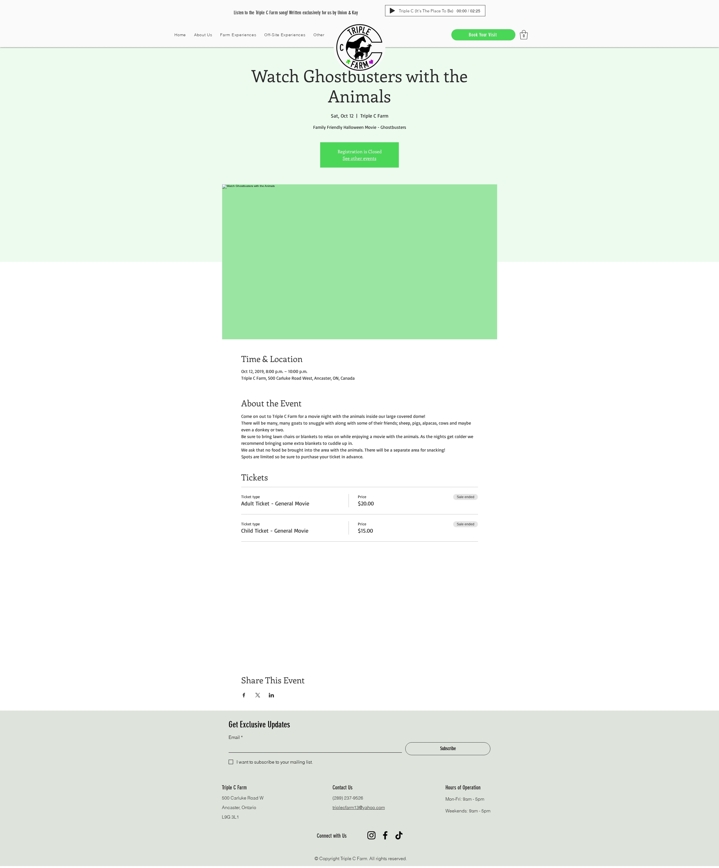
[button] (203, 35)
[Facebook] (385, 835)
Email (236, 737)
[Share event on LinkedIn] (271, 695)
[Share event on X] (257, 695)
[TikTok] (398, 835)
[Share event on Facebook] (244, 695)
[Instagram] (371, 835)
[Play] (392, 10)
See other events (359, 158)
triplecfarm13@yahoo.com (359, 807)
